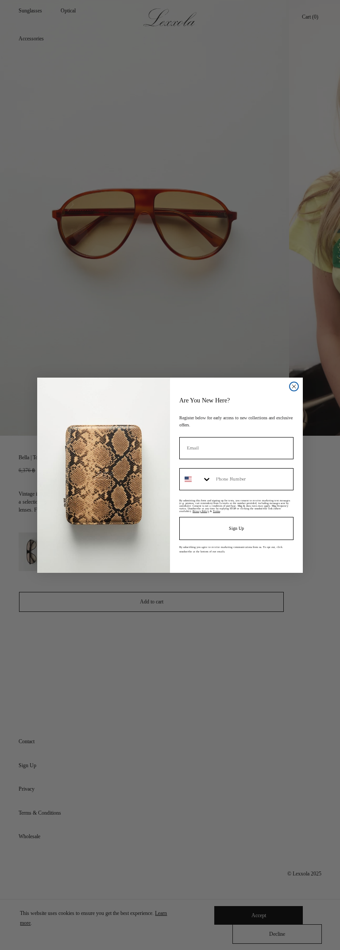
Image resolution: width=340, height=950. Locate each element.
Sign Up (236, 528)
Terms (216, 511)
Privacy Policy (201, 511)
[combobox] (196, 479)
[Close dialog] (294, 386)
